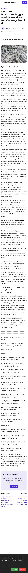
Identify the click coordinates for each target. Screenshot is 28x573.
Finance (4, 8)
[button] (2, 2)
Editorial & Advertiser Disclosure (14, 39)
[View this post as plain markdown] (23, 28)
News (24, 2)
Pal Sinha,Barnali (11, 28)
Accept (15, 569)
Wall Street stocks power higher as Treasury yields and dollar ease (22, 500)
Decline (22, 569)
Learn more (5, 565)
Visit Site (14, 486)
